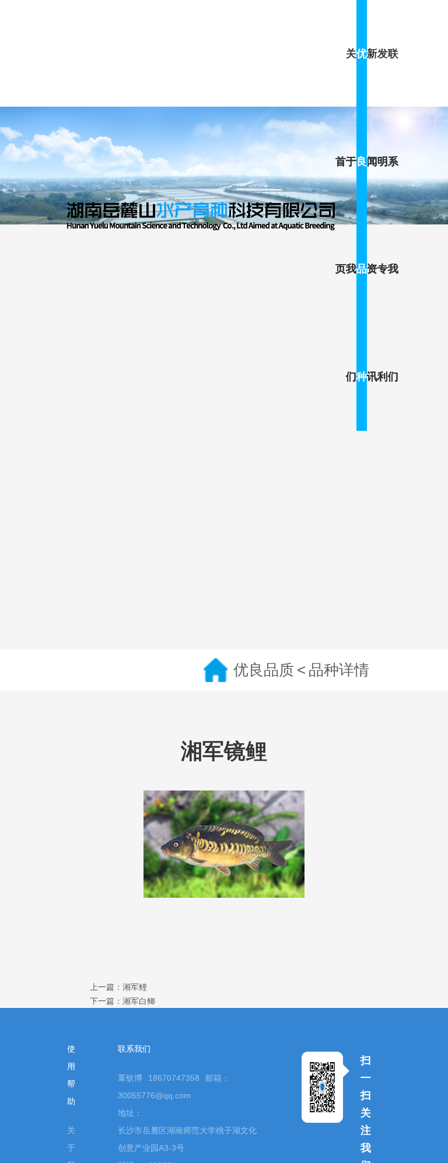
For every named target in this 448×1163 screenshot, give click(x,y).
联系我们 (393, 215)
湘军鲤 (135, 987)
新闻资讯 (372, 215)
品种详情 (339, 670)
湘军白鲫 (139, 1001)
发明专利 (382, 215)
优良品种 (361, 215)
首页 (340, 215)
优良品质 (263, 670)
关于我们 (351, 215)
